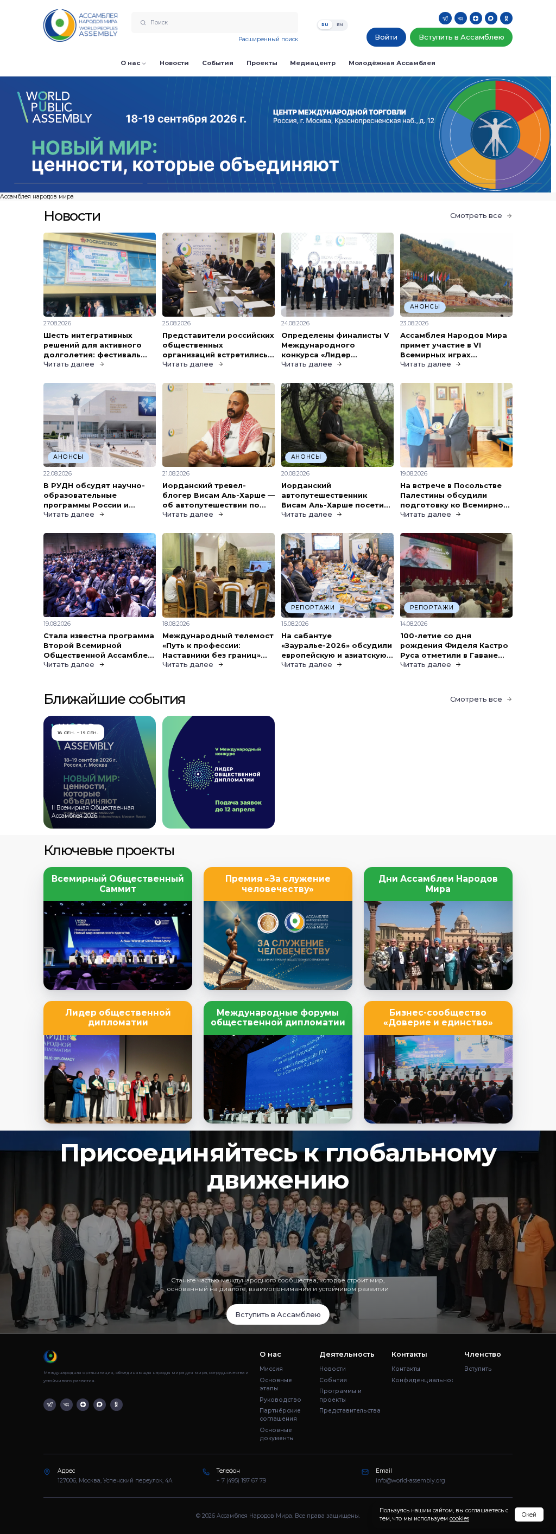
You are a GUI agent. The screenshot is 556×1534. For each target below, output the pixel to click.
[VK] (460, 18)
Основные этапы (276, 1384)
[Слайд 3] (344, 183)
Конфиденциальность (422, 1380)
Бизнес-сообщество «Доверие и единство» (438, 1018)
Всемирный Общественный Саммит (118, 884)
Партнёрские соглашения (280, 1414)
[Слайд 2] (211, 183)
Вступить (478, 1368)
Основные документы (277, 1434)
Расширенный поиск (268, 39)
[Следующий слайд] (486, 134)
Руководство (280, 1399)
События (333, 1380)
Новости (332, 1368)
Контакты (405, 1368)
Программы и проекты (340, 1395)
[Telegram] (445, 18)
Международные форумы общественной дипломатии (278, 1018)
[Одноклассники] (506, 18)
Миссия (271, 1368)
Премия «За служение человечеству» (278, 884)
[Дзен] (476, 18)
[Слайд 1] (78, 183)
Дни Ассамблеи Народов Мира (438, 884)
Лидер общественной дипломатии (118, 1018)
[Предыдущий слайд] (69, 134)
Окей (529, 1514)
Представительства (350, 1410)
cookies (459, 1518)
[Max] (491, 18)
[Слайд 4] (477, 183)
